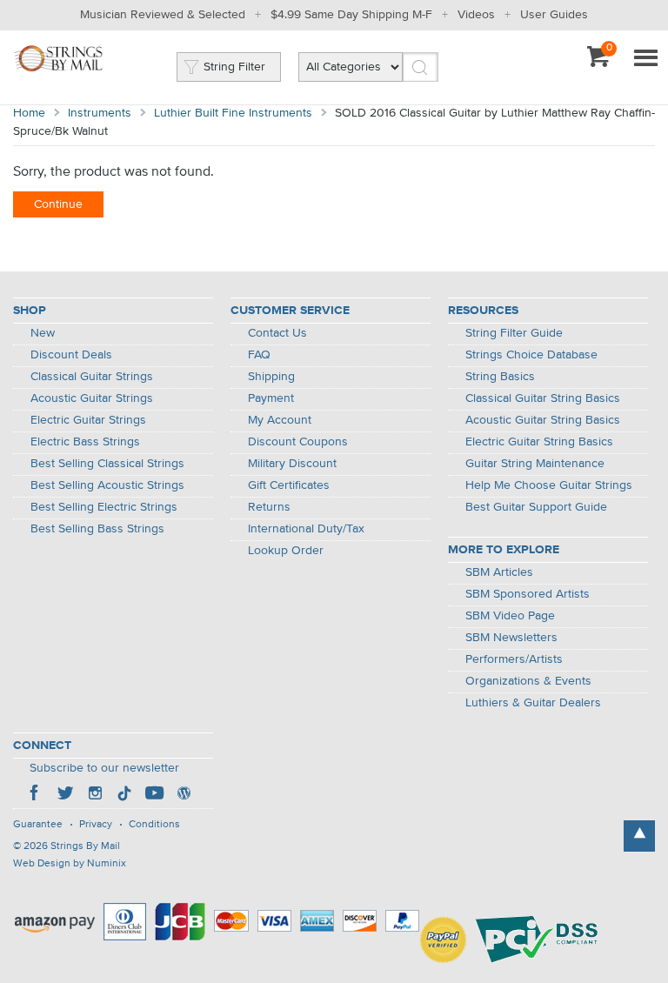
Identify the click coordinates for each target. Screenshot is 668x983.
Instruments (99, 113)
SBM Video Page (510, 616)
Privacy (95, 824)
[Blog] (183, 795)
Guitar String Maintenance (535, 464)
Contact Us (277, 333)
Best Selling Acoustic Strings (107, 485)
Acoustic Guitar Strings (91, 398)
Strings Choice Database (531, 355)
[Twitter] (65, 795)
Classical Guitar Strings (91, 377)
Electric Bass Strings (85, 442)
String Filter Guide (514, 333)
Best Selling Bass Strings (97, 529)
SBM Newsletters (511, 638)
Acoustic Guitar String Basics (542, 420)
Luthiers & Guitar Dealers (533, 703)
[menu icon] (645, 59)
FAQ (259, 355)
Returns (269, 507)
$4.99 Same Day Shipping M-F (351, 15)
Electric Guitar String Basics (539, 442)
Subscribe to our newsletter (104, 768)
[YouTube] (154, 795)
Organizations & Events (528, 681)
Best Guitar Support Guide (536, 507)
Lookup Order (286, 551)
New (42, 333)
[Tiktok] (124, 795)
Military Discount (292, 464)
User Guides (554, 15)
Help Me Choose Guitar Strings (548, 485)
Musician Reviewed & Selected (162, 15)
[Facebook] (36, 795)
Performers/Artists (514, 659)
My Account (279, 420)
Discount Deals (71, 355)
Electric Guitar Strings (88, 420)
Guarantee (38, 824)
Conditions (154, 824)
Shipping (271, 377)
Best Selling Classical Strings (107, 464)
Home (29, 113)
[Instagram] (95, 795)
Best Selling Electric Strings (103, 507)
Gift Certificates (289, 485)
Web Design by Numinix (69, 864)
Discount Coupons (298, 442)
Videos (476, 15)
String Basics (500, 377)
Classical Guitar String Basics (542, 398)
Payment (271, 398)
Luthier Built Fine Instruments (233, 113)
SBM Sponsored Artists (527, 594)
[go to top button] (639, 836)
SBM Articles (499, 572)
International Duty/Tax (306, 529)
